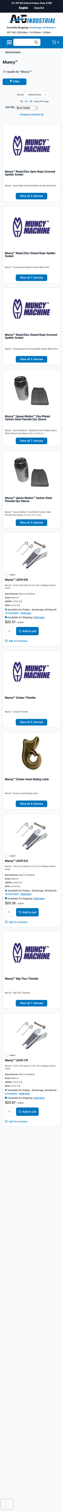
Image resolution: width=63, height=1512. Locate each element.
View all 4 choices (31, 803)
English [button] (23, 8)
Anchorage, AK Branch (42, 27)
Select (12, 575)
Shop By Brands (12, 52)
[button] (36, 94)
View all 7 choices (31, 277)
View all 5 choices (31, 722)
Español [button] (39, 8)
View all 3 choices (31, 196)
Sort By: (10, 107)
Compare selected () (31, 114)
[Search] (36, 42)
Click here (25, 613)
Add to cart (29, 631)
